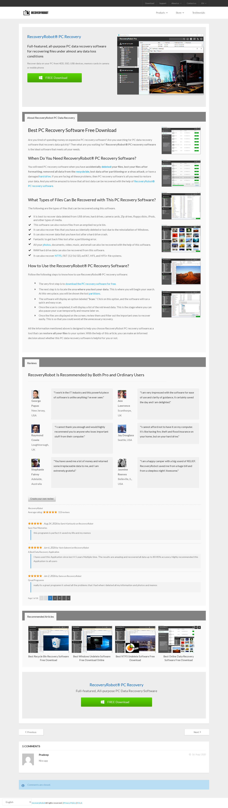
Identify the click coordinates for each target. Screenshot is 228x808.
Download (149, 3)
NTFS (58, 255)
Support (162, 3)
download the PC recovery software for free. (90, 283)
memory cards (91, 63)
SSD (67, 63)
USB (72, 63)
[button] (199, 627)
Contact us (191, 3)
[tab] (51, 118)
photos (47, 244)
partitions (94, 293)
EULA (79, 803)
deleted (106, 166)
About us (175, 3)
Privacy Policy (70, 803)
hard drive (45, 176)
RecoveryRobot (35, 508)
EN (202, 3)
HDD (61, 63)
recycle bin (82, 171)
